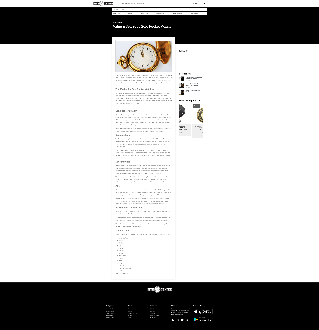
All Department (194, 13)
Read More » (188, 80)
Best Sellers (116, 13)
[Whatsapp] (187, 320)
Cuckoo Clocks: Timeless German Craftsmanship (193, 84)
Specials (130, 13)
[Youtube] (182, 320)
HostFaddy (161, 327)
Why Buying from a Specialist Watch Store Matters (194, 77)
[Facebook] (173, 320)
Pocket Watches (160, 13)
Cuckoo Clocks (144, 13)
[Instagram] (178, 320)
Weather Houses (177, 13)
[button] (196, 3)
